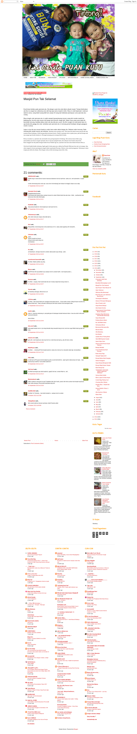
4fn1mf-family (31, 597)
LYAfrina (30, 299)
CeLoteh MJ (30, 656)
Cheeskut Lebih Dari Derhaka (101, 280)
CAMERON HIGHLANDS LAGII (65, 654)
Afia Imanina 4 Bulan (101, 392)
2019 (95, 254)
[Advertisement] (56, 424)
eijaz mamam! (60, 613)
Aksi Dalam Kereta (101, 308)
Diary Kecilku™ (91, 716)
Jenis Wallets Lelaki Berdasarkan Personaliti (38, 701)
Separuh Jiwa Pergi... (92, 604)
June (97, 402)
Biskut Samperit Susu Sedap (106, 483)
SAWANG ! (60, 687)
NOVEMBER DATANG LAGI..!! (64, 643)
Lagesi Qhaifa (61, 653)
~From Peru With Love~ (34, 712)
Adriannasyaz (32, 214)
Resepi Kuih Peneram (105, 453)
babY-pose (60, 559)
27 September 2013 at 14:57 (36, 186)
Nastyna (30, 279)
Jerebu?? (89, 685)
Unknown (30, 234)
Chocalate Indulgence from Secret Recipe (37, 719)
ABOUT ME (33, 77)
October (98, 275)
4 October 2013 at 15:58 (34, 395)
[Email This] (47, 164)
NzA (29, 224)
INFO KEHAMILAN (73, 77)
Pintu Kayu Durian (61, 594)
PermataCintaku (62, 704)
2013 (95, 268)
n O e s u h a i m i (32, 574)
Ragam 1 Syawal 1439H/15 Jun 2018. (36, 638)
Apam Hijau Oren (100, 341)
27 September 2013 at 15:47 (36, 229)
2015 (95, 263)
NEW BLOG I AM (91, 587)
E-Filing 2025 (90, 562)
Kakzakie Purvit (32, 191)
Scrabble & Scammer (92, 635)
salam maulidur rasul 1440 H (94, 623)
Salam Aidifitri (30, 663)
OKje (29, 357)
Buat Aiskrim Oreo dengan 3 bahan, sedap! (37, 657)
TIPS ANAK (62, 77)
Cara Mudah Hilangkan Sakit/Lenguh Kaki (106, 501)
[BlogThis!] (49, 164)
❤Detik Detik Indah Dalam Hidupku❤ (67, 593)
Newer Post (27, 440)
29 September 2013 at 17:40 (36, 352)
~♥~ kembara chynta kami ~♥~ (66, 612)
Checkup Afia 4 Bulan (101, 382)
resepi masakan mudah (64, 674)
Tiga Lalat (90, 585)
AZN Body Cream (61, 637)
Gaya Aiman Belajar (101, 305)
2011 (95, 419)
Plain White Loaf (61, 675)
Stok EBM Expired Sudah (102, 339)
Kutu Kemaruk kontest (100, 146)
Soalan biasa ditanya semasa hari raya (36, 593)
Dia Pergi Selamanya (92, 575)
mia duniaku (30, 723)
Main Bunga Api (100, 367)
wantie (30, 311)
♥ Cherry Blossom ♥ (63, 666)
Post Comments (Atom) (37, 443)
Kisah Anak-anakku (33, 621)
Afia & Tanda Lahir (101, 303)
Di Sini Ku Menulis (92, 707)
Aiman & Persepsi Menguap (103, 301)
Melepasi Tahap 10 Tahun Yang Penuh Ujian (38, 690)
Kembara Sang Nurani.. (64, 718)
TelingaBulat (31, 401)
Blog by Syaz (90, 666)
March (97, 409)
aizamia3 (59, 553)
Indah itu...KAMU (32, 700)
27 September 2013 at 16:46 (36, 274)
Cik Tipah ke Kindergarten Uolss (95, 697)
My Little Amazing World (94, 634)
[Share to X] (51, 164)
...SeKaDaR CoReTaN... (93, 628)
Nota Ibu (59, 574)
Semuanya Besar (100, 325)
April (97, 407)
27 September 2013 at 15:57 (36, 244)
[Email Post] (44, 164)
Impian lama (60, 693)
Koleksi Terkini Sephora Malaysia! (35, 713)
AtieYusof (31, 369)
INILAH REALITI (61, 566)
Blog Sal (29, 579)
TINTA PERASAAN (92, 622)
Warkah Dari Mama (92, 684)
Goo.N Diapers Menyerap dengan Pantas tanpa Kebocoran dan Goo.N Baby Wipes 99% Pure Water (38, 671)
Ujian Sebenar (100, 290)
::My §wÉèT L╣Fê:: (32, 668)
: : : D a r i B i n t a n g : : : (34, 603)
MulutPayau (31, 347)
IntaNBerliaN (31, 391)
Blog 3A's (30, 637)
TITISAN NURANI (32, 676)
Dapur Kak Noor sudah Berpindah (65, 648)
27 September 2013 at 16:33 (36, 264)
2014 (95, 265)
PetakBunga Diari (92, 591)
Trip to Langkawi (91, 654)
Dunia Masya (31, 688)
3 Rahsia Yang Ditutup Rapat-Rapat (66, 681)
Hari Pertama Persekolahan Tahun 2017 (37, 684)
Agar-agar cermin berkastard (34, 695)
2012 (95, 417)
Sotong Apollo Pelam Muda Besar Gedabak (103, 311)
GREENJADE (32, 176)
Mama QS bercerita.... (93, 672)
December (99, 270)
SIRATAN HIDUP (32, 626)
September (99, 277)
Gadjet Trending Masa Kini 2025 (35, 575)
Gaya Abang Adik (100, 318)
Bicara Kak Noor (62, 647)
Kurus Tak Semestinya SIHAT (94, 618)
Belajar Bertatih (100, 347)
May (97, 404)
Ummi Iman (30, 615)
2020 (95, 251)
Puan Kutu (107, 155)
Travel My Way (31, 559)
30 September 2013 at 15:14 (36, 374)
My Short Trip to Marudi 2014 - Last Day (97, 691)
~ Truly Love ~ (31, 566)
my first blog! (31, 648)
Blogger (76, 729)
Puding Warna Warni (101, 320)
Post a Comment (30, 409)
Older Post (85, 440)
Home (25, 94)
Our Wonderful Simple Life (64, 599)
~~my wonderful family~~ (64, 635)
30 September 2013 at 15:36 (36, 385)
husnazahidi (90, 609)
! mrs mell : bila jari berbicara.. (66, 691)
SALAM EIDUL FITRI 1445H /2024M (36, 587)
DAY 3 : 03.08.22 (61, 600)
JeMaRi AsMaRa (32, 706)
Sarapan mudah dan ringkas (94, 709)
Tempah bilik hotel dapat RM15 (34, 616)
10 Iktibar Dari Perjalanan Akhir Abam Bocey (97, 598)
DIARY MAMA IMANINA (64, 679)
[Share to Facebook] (53, 164)
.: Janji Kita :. (90, 574)
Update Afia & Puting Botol (103, 336)
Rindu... (29, 610)
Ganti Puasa (60, 626)
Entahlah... (60, 579)
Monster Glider (91, 696)
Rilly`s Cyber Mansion (93, 653)
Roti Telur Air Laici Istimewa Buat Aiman (103, 295)
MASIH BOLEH (61, 581)
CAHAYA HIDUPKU (33, 585)
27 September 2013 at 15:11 (36, 199)
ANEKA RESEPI (52, 77)
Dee (88, 690)
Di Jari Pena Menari (92, 616)
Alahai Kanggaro (100, 360)
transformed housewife (34, 259)
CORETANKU (31, 631)
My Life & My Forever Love (65, 685)
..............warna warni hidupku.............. (97, 579)
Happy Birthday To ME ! (93, 649)
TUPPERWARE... (91, 629)
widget (110, 428)
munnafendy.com (92, 719)
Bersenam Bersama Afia (102, 327)
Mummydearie (32, 379)
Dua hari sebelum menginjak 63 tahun (36, 678)
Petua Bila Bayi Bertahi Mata (106, 468)
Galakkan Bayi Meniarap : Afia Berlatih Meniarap (103, 314)
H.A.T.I (29, 643)
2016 (95, 261)
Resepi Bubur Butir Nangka (103, 358)
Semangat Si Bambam (102, 298)
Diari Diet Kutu (98, 142)
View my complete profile (99, 168)
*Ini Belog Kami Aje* (63, 585)
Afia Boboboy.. (99, 332)
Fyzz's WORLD (31, 718)
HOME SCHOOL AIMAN (87, 77)
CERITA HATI (61, 659)
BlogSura (60, 625)
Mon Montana (31, 609)
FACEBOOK (42, 77)
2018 (95, 256)
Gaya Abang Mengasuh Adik (103, 363)
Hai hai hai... (30, 622)
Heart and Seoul (61, 575)
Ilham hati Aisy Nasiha (33, 591)
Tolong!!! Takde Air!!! (101, 356)
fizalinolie (30, 204)
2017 (95, 258)
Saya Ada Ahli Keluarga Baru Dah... (95, 703)
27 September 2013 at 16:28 (36, 254)
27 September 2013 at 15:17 (36, 219)
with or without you (62, 631)
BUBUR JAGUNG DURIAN (34, 632)
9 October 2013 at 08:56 (34, 405)
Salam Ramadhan (31, 644)
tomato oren (31, 337)
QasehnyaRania (91, 566)
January (98, 414)
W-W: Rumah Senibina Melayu (94, 581)
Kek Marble (99, 334)
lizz (29, 249)
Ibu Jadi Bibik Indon (101, 322)
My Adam (30, 682)
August (98, 397)
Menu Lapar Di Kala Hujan (103, 377)
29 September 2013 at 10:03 (36, 332)
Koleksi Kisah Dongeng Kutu (102, 144)
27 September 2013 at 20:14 (36, 305)
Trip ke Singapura (31, 598)
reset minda (90, 674)
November (99, 272)
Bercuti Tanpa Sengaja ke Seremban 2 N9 (37, 707)
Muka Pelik (99, 394)
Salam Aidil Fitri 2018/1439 (93, 641)
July (97, 400)
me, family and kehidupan (64, 712)
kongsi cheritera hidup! (93, 713)
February (98, 411)
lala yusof (31, 326)
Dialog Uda (90, 597)
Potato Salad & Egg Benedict (64, 713)
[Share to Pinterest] (55, 164)
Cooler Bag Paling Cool (102, 380)
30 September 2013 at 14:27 (36, 364)
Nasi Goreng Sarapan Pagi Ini (34, 554)
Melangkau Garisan (92, 659)
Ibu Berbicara (31, 662)
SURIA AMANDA (32, 553)
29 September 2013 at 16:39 (36, 342)
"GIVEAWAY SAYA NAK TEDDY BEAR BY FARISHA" (102, 371)
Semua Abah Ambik (101, 375)
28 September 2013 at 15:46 (36, 320)
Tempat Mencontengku (93, 702)
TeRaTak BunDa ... (92, 640)
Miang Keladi (90, 593)
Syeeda (30, 289)
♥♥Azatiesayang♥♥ (62, 641)
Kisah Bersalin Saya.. (92, 668)
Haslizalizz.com (61, 604)
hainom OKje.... (61, 618)
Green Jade (90, 603)
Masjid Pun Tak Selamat (102, 285)
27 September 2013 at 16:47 (36, 284)
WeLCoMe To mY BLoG (93, 553)
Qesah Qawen (91, 678)
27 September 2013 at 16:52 (36, 294)
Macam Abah (99, 329)
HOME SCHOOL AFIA (102, 77)
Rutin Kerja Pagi (100, 353)
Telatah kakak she (91, 679)
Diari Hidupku (91, 560)
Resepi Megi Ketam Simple (103, 365)
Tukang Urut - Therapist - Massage (36, 604)
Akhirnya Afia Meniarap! (102, 292)
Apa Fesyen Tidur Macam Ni (103, 287)
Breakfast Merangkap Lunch (103, 283)
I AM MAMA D (61, 697)
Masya (30, 269)
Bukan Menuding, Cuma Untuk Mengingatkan (68, 554)
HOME (25, 77)
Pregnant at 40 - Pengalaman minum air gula (38, 581)
